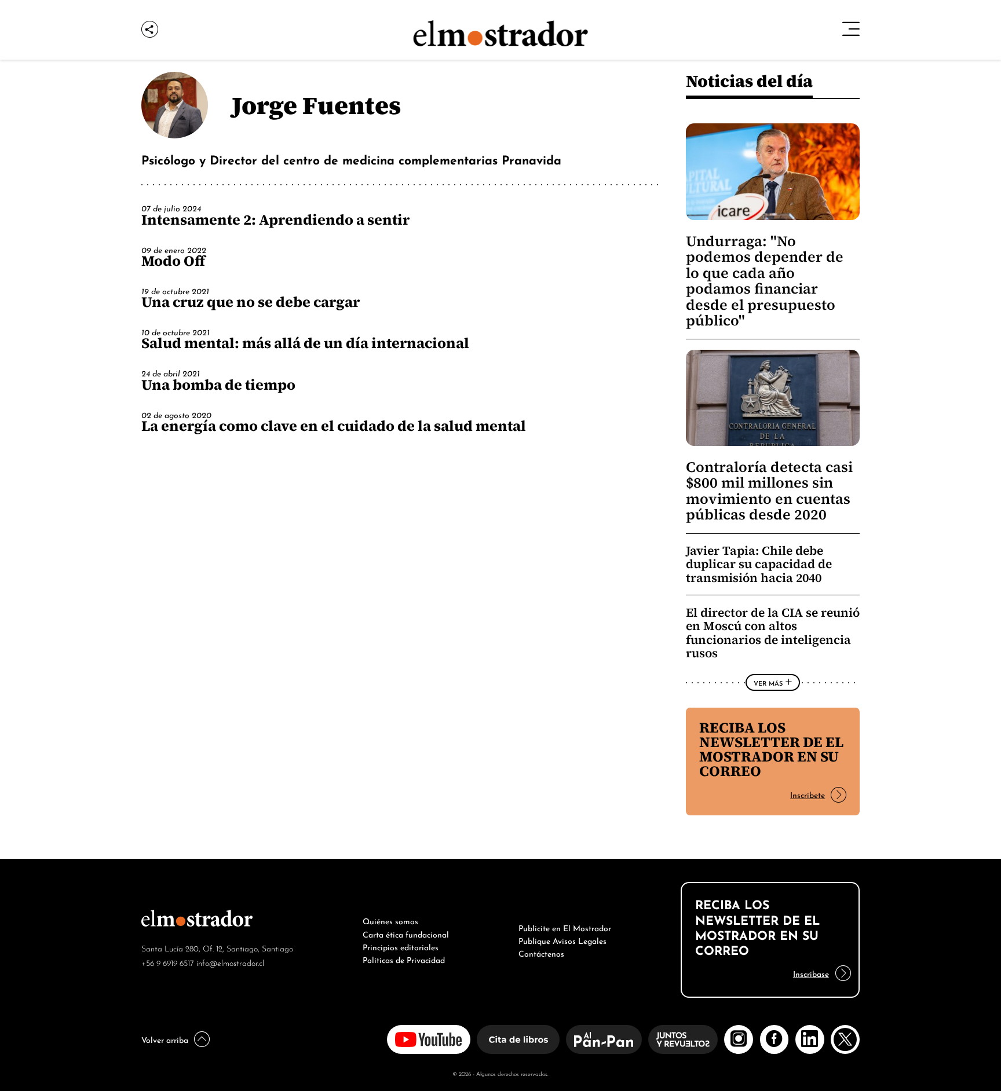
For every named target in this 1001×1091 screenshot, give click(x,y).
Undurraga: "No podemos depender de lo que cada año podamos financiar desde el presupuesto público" (764, 281)
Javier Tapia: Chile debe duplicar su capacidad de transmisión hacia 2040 (759, 564)
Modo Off (173, 260)
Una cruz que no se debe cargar (250, 302)
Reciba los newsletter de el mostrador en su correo (771, 749)
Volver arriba (164, 1039)
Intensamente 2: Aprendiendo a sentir (275, 219)
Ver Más (768, 682)
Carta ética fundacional (406, 933)
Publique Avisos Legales (562, 940)
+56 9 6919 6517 (167, 962)
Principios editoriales (401, 946)
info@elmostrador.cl (230, 962)
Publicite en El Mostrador (564, 927)
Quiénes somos (390, 920)
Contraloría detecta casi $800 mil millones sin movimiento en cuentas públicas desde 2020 (769, 490)
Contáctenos (541, 952)
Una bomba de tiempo (218, 384)
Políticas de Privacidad (404, 959)
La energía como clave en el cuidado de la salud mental (333, 425)
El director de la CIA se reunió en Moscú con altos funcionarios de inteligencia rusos (773, 633)
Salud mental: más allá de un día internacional (305, 343)
